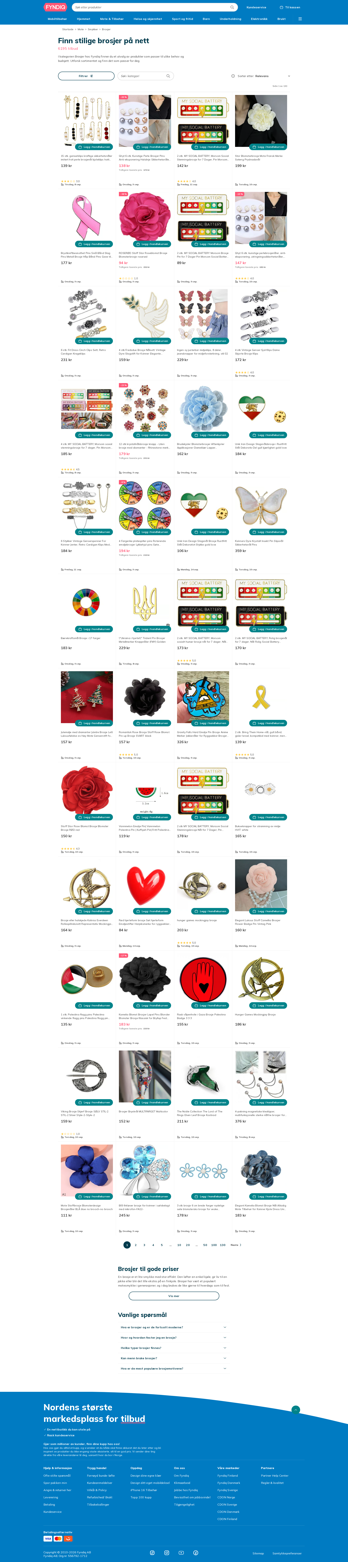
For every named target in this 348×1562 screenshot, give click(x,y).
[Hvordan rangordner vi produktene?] (233, 76)
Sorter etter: (246, 76)
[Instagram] (167, 1553)
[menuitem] (58, 18)
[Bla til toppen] (295, 1410)
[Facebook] (196, 1553)
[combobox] (155, 7)
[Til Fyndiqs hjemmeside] (55, 7)
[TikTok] (152, 1553)
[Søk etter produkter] (232, 7)
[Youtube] (181, 1553)
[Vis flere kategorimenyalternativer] (300, 18)
